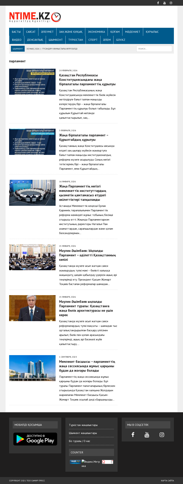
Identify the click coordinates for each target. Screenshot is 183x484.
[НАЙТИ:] (154, 48)
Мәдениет (132, 31)
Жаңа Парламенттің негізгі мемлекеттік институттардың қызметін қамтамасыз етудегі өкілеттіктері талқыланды (82, 193)
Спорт (93, 39)
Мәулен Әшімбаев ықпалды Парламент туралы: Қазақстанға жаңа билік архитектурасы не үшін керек (86, 308)
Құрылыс (152, 31)
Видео (16, 39)
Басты (16, 31)
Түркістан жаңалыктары (83, 425)
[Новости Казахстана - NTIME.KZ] (35, 16)
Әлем (107, 39)
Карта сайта (167, 480)
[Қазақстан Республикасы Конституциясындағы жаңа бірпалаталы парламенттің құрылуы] (32, 92)
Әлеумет (47, 31)
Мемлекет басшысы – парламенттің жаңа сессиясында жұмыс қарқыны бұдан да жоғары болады (87, 366)
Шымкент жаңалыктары (83, 433)
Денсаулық (35, 39)
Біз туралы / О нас (79, 441)
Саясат (31, 31)
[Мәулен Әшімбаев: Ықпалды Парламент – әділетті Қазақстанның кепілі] (32, 268)
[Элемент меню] (158, 2)
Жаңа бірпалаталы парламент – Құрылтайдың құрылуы (83, 137)
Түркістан (75, 39)
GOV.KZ (120, 39)
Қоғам (115, 31)
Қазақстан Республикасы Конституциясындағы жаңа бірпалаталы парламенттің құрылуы (87, 79)
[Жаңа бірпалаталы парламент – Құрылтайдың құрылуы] (32, 152)
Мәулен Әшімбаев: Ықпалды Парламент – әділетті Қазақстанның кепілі (87, 255)
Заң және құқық (70, 31)
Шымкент (56, 39)
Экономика (96, 31)
